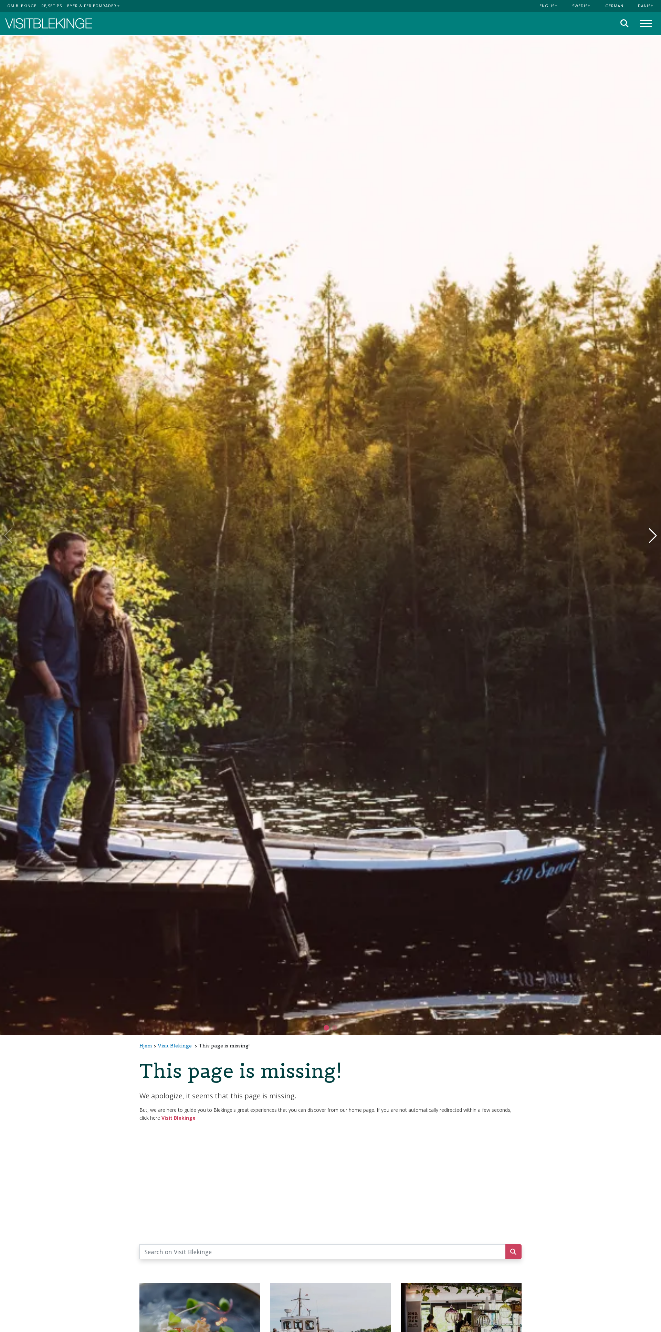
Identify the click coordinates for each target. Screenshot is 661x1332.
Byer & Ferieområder (91, 5)
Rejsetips (51, 5)
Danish (646, 5)
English (548, 5)
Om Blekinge (21, 5)
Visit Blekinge (175, 1046)
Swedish (581, 5)
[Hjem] (48, 23)
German (614, 5)
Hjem (145, 1046)
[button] (334, 1028)
